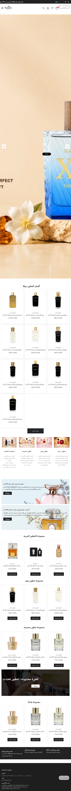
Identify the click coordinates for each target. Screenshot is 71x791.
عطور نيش (44, 451)
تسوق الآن (43, 151)
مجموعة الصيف (9, 451)
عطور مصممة (27, 451)
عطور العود (12, 563)
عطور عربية (62, 451)
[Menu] (2, 8)
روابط (56, 1)
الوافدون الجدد (13, 312)
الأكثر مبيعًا (35, 563)
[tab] (26, 278)
